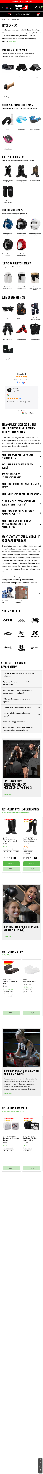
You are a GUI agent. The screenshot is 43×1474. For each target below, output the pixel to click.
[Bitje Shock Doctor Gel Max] (11, 969)
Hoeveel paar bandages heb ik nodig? (17, 707)
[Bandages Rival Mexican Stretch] (11, 1125)
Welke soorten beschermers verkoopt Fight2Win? (17, 700)
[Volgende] (39, 593)
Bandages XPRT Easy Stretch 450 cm (30, 1139)
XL (15, 858)
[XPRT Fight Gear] (8, 620)
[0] (39, 7)
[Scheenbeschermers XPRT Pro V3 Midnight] (11, 826)
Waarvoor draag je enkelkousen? (15, 721)
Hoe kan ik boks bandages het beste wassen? (16, 714)
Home (3, 19)
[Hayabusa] (21, 634)
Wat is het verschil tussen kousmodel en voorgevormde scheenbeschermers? (18, 728)
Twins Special (28, 837)
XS (4, 858)
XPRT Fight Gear (8, 837)
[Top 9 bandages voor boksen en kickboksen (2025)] (21, 1048)
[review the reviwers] (12, 395)
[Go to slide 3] (18, 410)
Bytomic (26, 979)
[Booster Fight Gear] (21, 647)
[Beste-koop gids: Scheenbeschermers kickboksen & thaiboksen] (21, 759)
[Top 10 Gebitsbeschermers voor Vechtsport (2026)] (21, 904)
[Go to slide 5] (21, 410)
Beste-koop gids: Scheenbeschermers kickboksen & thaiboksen (18, 784)
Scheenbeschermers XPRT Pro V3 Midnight (10, 840)
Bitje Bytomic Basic (29, 981)
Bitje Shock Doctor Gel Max (10, 982)
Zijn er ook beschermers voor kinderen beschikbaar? (17, 683)
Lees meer (12, 41)
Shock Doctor (8, 979)
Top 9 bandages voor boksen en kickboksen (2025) (21, 1072)
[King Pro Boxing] (34, 634)
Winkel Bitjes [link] (6, 955)
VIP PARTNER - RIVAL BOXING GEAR (21, 2)
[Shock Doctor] (34, 647)
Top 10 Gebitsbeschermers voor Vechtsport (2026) (21, 928)
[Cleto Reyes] (34, 620)
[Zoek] (36, 7)
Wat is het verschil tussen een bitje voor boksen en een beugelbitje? (17, 691)
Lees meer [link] (7, 794)
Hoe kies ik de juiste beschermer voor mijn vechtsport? (19, 674)
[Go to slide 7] (24, 410)
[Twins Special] (8, 634)
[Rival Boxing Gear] (21, 620)
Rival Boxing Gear (9, 1136)
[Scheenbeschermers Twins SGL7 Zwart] (31, 826)
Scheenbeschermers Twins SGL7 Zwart (30, 840)
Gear (8, 19)
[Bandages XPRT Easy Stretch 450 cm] (31, 1125)
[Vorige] (3, 593)
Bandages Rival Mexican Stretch (11, 1139)
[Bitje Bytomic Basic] (31, 969)
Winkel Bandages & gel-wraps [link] (12, 1111)
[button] (8, 8)
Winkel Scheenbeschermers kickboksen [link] (15, 812)
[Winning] (8, 647)
